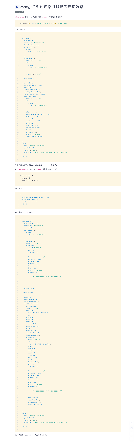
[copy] (118, 22)
